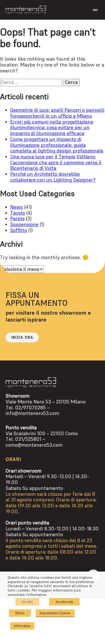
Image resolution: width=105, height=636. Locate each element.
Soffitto (18, 230)
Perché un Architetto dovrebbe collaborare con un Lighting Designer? (53, 177)
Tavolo (17, 213)
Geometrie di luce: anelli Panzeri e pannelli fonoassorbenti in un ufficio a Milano (57, 113)
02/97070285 (30, 407)
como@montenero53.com (34, 445)
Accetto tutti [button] (64, 602)
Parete (17, 218)
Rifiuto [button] (19, 613)
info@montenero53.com (32, 413)
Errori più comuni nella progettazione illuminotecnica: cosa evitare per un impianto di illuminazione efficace (51, 128)
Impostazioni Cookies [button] (55, 613)
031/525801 (28, 439)
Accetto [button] (27, 602)
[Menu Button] (95, 10)
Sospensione (24, 224)
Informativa (22, 626)
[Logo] (26, 10)
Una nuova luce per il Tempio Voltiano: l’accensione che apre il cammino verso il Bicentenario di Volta (55, 162)
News (16, 207)
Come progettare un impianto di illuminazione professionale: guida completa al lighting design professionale (56, 145)
